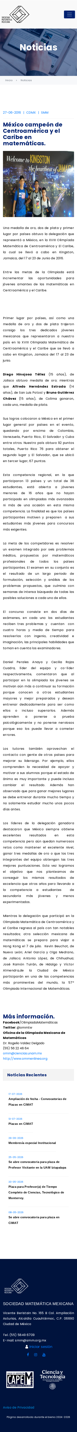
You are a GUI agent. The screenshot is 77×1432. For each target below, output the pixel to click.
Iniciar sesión (40, 1346)
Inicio (9, 80)
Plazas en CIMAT (20, 1123)
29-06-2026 (15, 1138)
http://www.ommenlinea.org (25, 1058)
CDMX (31, 112)
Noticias (26, 80)
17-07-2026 (15, 1094)
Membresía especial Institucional (32, 1143)
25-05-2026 (15, 1157)
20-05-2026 (15, 1181)
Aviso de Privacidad (18, 1407)
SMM (44, 112)
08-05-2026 (15, 1212)
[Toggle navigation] (69, 14)
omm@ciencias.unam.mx (22, 1053)
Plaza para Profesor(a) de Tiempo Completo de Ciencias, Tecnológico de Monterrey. (36, 1192)
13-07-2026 (15, 1118)
